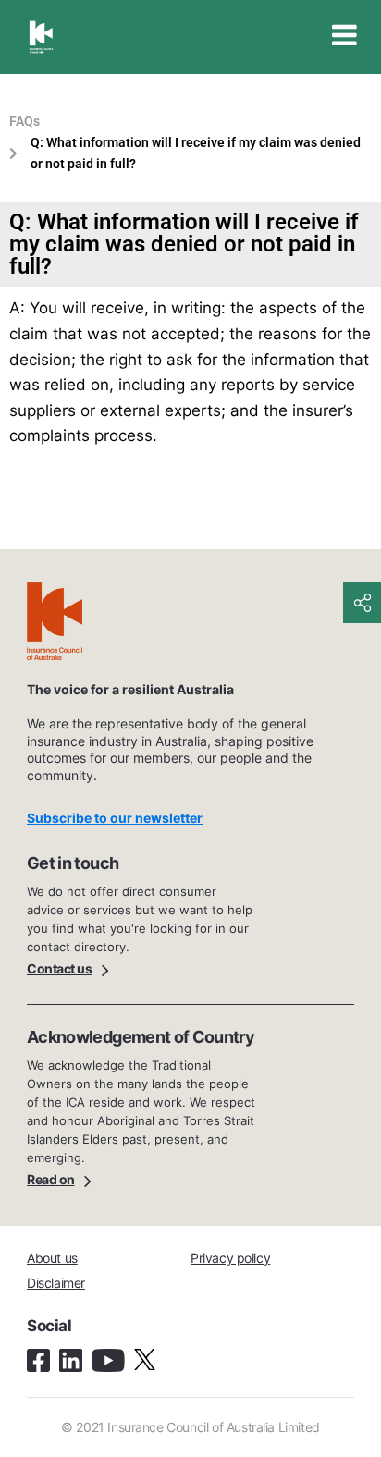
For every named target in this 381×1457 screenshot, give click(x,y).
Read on (51, 1179)
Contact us (59, 968)
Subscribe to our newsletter (115, 818)
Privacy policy (230, 1258)
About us (52, 1258)
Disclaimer (56, 1283)
